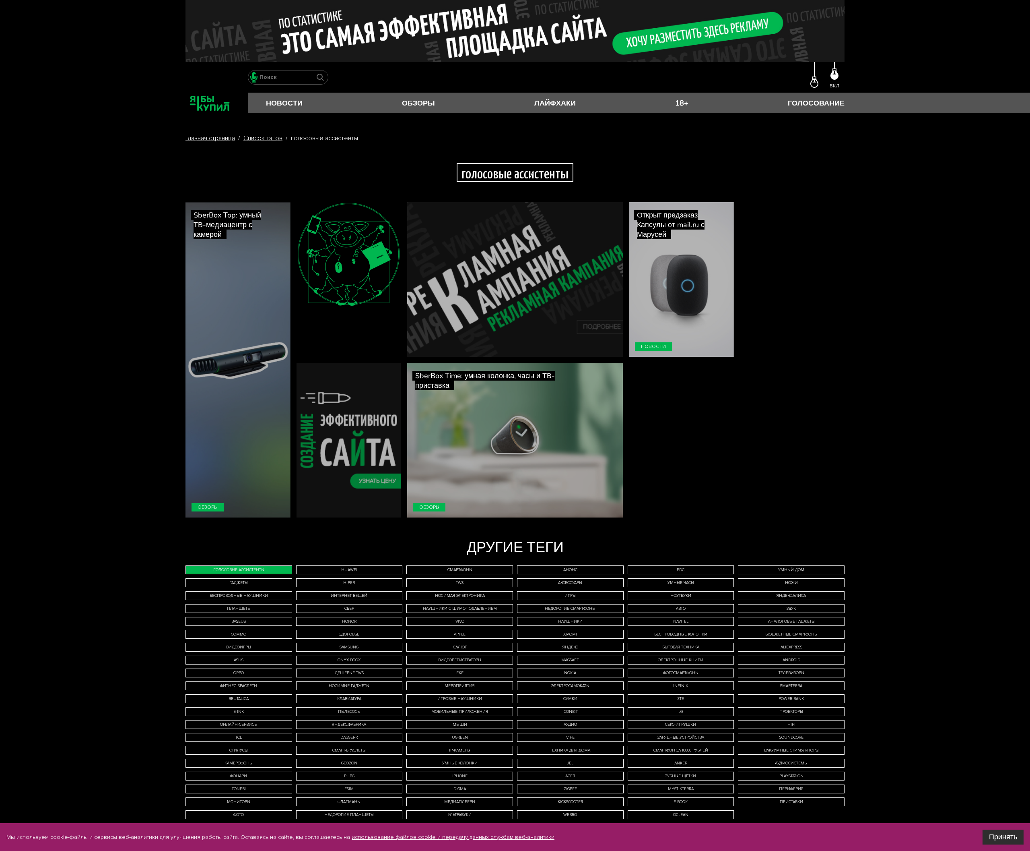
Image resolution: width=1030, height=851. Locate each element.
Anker (680, 763)
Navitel (680, 621)
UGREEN (460, 737)
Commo (238, 634)
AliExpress (791, 647)
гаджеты (238, 582)
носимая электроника (460, 595)
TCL (238, 737)
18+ (681, 103)
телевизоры (791, 673)
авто (681, 608)
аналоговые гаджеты (791, 621)
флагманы (349, 801)
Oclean (680, 814)
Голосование (816, 103)
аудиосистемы (791, 763)
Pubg (349, 776)
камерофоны (239, 763)
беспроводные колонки (680, 634)
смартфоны (459, 569)
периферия (791, 789)
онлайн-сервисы (239, 724)
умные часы (680, 582)
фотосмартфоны (680, 673)
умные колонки (460, 763)
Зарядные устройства (680, 737)
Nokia (570, 673)
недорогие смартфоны (570, 608)
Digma (459, 789)
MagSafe (570, 660)
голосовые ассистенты (238, 569)
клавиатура (349, 698)
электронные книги (680, 660)
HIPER (349, 582)
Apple (460, 634)
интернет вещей (349, 595)
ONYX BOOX (349, 660)
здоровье (349, 634)
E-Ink (238, 711)
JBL (570, 763)
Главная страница (210, 138)
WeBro (570, 814)
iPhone (460, 776)
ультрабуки (460, 814)
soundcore (791, 737)
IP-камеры (459, 750)
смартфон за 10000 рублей (680, 750)
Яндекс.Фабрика (349, 724)
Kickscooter (570, 801)
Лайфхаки (555, 103)
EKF (460, 673)
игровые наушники (459, 698)
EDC (680, 569)
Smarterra (791, 685)
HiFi (791, 724)
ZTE (680, 698)
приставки (791, 801)
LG (680, 711)
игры (570, 595)
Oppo (238, 673)
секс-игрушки (680, 724)
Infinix (680, 685)
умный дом (791, 569)
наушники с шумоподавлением (460, 608)
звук (791, 608)
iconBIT (570, 711)
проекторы (791, 711)
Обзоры (418, 103)
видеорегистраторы (459, 660)
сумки (570, 698)
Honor (349, 621)
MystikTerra (681, 789)
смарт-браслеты (349, 750)
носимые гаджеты (349, 685)
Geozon (349, 763)
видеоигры (238, 647)
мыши (460, 724)
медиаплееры (459, 801)
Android (791, 660)
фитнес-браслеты (238, 685)
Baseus (238, 621)
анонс (570, 569)
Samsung (349, 647)
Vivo (459, 621)
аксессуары (570, 582)
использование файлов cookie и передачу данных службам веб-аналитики (453, 837)
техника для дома (570, 750)
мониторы (238, 801)
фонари (238, 776)
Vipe (570, 737)
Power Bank (791, 698)
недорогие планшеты (349, 814)
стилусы (238, 750)
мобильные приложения (459, 711)
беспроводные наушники (239, 595)
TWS (460, 582)
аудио (570, 724)
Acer (570, 776)
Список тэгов (262, 138)
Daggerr (349, 737)
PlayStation (791, 776)
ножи (791, 582)
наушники (570, 621)
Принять (1003, 837)
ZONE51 (238, 789)
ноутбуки (680, 595)
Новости (284, 103)
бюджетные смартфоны (791, 634)
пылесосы (349, 711)
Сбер (349, 608)
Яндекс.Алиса (791, 595)
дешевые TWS (349, 673)
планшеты (239, 608)
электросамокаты (570, 685)
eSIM (349, 789)
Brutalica (239, 698)
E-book (681, 801)
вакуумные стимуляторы (791, 750)
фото (238, 814)
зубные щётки (680, 776)
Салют (460, 647)
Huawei (349, 569)
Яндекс (570, 647)
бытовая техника (680, 647)
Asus (238, 660)
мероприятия (460, 685)
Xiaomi (570, 634)
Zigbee (570, 789)
